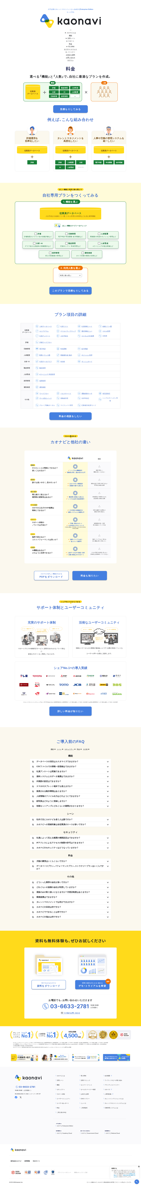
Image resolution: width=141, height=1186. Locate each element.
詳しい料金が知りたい (70, 711)
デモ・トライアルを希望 (92, 984)
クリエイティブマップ (68, 331)
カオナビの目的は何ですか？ (48, 907)
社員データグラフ (45, 361)
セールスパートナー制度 (88, 1089)
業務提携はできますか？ (46, 897)
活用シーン (71, 38)
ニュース (83, 1103)
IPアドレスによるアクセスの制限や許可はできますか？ (60, 842)
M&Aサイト (36, 1161)
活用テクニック (85, 1080)
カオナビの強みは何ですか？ (48, 916)
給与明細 (85, 349)
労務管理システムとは (111, 1108)
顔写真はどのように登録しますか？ (51, 801)
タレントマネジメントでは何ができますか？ (55, 902)
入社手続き (64, 336)
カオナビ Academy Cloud (64, 1133)
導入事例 (71, 46)
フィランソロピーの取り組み (113, 1080)
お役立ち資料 (70, 55)
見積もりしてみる (70, 109)
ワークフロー (44, 393)
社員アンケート (44, 336)
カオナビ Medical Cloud (113, 1133)
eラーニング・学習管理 (47, 374)
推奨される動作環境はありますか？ (51, 791)
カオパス (107, 1089)
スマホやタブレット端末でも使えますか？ (54, 786)
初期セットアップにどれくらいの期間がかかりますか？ (60, 806)
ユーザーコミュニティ (63, 1099)
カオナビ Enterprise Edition (65, 1126)
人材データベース (45, 326)
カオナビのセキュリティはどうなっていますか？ (57, 847)
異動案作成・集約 (66, 355)
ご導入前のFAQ (61, 1112)
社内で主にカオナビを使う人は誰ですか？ (54, 819)
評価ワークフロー (45, 342)
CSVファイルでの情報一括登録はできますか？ (56, 766)
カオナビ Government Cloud (89, 1133)
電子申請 (42, 349)
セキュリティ (69, 749)
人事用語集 (108, 1094)
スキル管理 (106, 331)
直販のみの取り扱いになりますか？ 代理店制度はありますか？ (63, 892)
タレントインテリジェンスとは (114, 1099)
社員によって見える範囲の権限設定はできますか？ (58, 837)
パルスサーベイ (65, 393)
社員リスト (64, 326)
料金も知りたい (90, 575)
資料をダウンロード (48, 984)
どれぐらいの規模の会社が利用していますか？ (56, 887)
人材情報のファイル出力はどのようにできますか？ (58, 796)
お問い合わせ (70, 57)
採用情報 (27, 1161)
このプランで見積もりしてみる (70, 290)
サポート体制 (61, 1094)
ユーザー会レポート (63, 1103)
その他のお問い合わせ (72, 1013)
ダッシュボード (87, 361)
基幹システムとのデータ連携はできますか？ (55, 776)
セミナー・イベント (70, 49)
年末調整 (63, 349)
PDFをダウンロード (51, 575)
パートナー (71, 52)
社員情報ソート (87, 326)
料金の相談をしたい (70, 416)
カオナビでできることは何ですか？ (51, 911)
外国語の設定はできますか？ (48, 781)
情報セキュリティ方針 (81, 1172)
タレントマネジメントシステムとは (115, 1103)
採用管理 (42, 380)
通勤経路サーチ (87, 393)
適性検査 (42, 387)
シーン (59, 749)
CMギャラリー (85, 1099)
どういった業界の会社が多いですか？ (52, 882)
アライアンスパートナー (112, 1085)
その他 (85, 749)
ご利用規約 (84, 1108)
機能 (70, 35)
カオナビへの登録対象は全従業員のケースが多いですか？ (61, 824)
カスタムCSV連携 (88, 336)
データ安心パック (45, 398)
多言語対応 (106, 393)
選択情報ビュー (87, 331)
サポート (71, 41)
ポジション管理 (87, 355)
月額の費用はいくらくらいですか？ (51, 861)
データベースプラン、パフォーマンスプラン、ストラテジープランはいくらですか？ (70, 867)
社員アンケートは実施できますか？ (51, 771)
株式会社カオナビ (16, 1161)
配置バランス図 (44, 355)
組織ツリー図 (107, 326)
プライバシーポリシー (64, 1172)
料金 (70, 44)
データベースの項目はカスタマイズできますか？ (57, 761)
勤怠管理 (42, 368)
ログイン (70, 60)
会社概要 (107, 1076)
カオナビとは (71, 33)
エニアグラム (44, 331)
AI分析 (62, 361)
